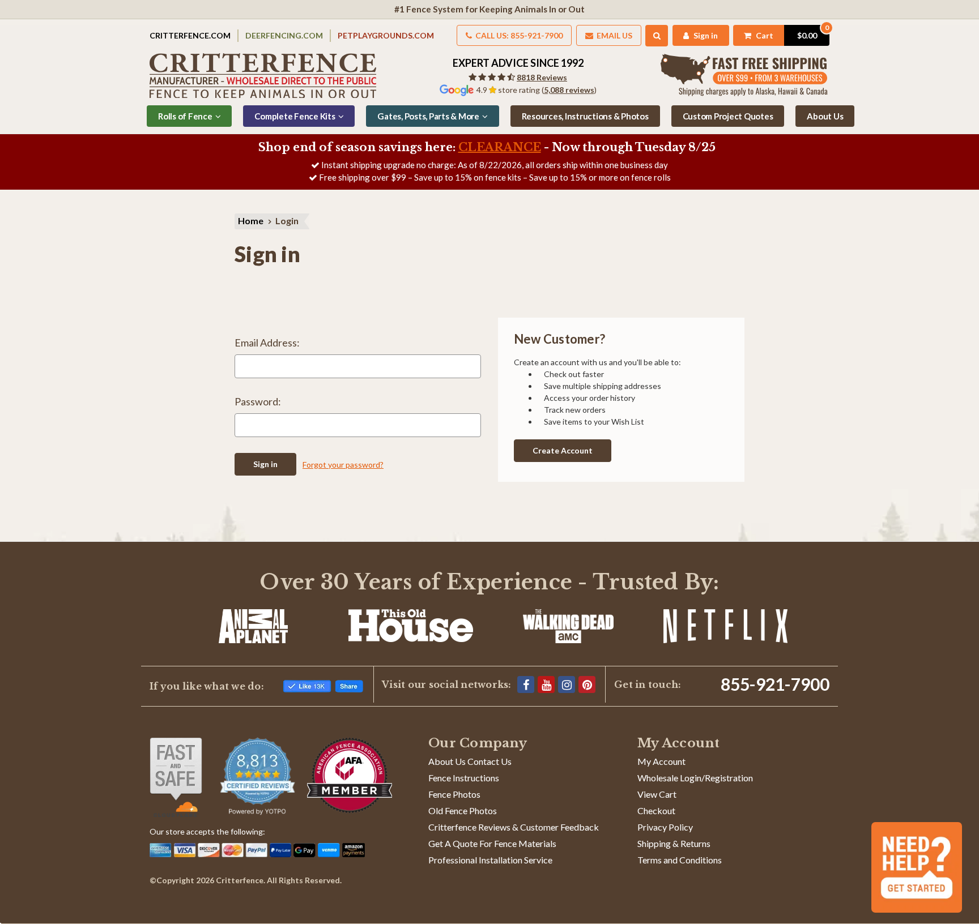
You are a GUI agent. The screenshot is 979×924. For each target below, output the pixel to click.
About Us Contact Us (470, 761)
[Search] (657, 35)
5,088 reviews (569, 90)
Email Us (613, 35)
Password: (258, 401)
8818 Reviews (542, 77)
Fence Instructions (463, 777)
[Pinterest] (586, 684)
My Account (661, 761)
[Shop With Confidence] (176, 777)
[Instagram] (566, 684)
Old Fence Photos (462, 810)
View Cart (656, 794)
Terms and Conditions (679, 859)
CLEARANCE (499, 147)
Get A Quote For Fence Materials (492, 843)
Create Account (563, 450)
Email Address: (267, 342)
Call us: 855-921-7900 (518, 35)
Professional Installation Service (490, 859)
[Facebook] (525, 684)
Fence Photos (454, 794)
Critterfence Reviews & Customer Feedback (513, 827)
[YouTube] (546, 684)
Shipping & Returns (673, 843)
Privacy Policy (665, 827)
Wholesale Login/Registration (695, 777)
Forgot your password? (343, 464)
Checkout (656, 810)
